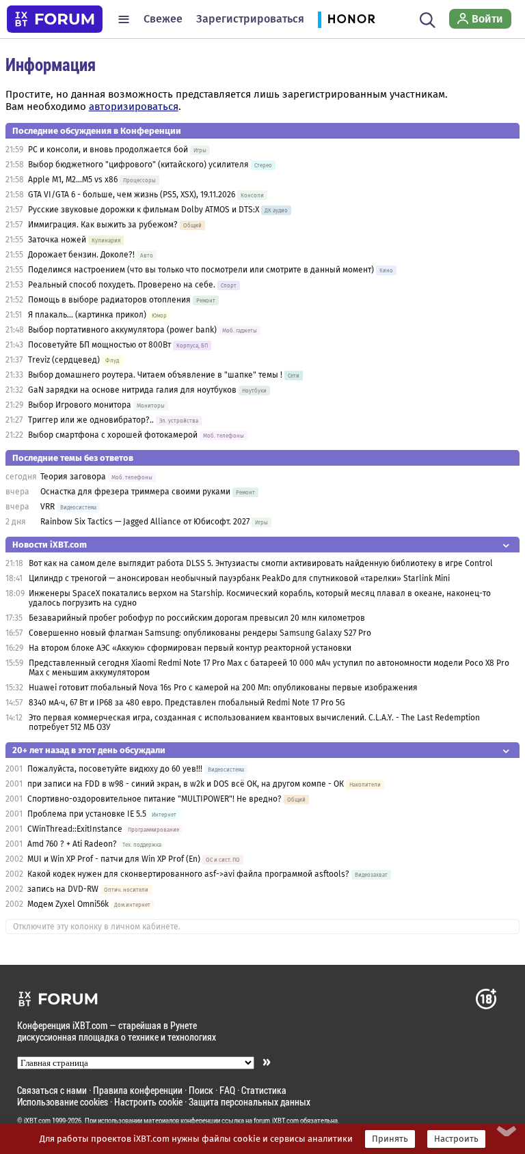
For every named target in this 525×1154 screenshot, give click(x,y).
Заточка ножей (57, 239)
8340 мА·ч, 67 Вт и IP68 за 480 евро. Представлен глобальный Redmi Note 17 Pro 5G (187, 702)
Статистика (263, 1090)
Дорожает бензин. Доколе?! (81, 254)
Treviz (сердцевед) (64, 360)
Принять (390, 1139)
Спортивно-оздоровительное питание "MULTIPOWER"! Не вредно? (155, 799)
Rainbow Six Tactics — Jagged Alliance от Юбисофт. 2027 (145, 521)
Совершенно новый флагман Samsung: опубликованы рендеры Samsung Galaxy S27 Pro (200, 633)
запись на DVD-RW (62, 889)
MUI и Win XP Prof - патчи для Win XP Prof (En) (114, 859)
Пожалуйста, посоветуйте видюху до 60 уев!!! (114, 769)
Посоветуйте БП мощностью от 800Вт (99, 345)
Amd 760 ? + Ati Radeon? (72, 844)
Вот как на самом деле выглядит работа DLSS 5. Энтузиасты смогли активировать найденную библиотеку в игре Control (261, 563)
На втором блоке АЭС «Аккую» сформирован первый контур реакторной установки (190, 648)
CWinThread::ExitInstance (74, 829)
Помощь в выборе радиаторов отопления (109, 300)
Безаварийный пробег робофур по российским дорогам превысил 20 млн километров (197, 618)
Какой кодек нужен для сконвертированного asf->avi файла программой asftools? (188, 874)
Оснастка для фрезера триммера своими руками (135, 491)
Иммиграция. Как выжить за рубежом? (103, 224)
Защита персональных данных (249, 1101)
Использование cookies (62, 1101)
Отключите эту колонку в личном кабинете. (96, 926)
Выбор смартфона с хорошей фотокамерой (113, 435)
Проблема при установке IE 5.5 (86, 814)
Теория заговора (73, 476)
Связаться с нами (52, 1090)
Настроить (456, 1139)
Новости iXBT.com (49, 544)
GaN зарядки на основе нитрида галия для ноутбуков (132, 390)
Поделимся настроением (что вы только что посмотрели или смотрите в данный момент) (201, 270)
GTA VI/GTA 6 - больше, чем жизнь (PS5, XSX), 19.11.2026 (131, 194)
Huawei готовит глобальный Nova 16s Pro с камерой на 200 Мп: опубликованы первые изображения (223, 687)
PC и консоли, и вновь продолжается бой (108, 149)
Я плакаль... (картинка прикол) (87, 315)
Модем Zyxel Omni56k (68, 904)
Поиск (201, 1090)
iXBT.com (37, 1120)
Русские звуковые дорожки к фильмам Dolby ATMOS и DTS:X (143, 209)
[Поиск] (428, 19)
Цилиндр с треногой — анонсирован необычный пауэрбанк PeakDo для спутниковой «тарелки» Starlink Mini (239, 578)
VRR (47, 506)
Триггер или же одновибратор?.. (91, 420)
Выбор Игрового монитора (80, 405)
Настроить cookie (148, 1101)
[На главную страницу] (55, 19)
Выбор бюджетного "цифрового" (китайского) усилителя (138, 164)
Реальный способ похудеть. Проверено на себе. (121, 285)
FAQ (227, 1090)
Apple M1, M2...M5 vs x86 (73, 179)
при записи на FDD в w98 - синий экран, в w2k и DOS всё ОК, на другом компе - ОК (185, 784)
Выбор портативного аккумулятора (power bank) (122, 330)
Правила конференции (138, 1090)
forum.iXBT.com (276, 1120)
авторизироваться (133, 106)
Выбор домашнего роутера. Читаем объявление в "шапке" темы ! (155, 375)
